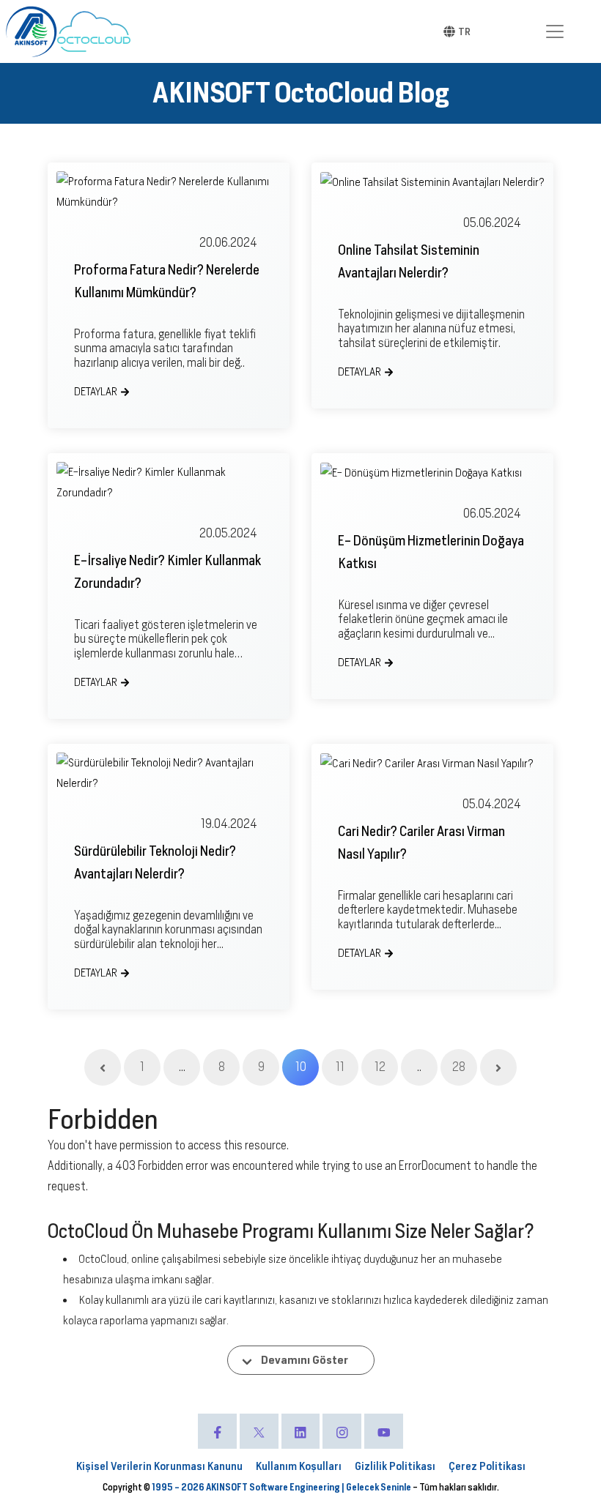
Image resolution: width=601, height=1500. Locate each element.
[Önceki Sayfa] (102, 1067)
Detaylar (95, 391)
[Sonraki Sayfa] (498, 1067)
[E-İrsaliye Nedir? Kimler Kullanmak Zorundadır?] (168, 482)
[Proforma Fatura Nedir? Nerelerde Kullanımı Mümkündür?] (168, 191)
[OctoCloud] (93, 31)
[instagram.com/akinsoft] (341, 1431)
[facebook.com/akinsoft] (217, 1431)
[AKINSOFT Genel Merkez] (31, 31)
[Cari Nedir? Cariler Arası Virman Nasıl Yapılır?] (432, 763)
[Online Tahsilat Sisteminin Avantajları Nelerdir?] (432, 182)
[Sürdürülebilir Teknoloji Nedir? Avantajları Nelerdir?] (168, 773)
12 (380, 1067)
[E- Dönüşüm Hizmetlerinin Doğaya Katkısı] (432, 472)
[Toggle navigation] (555, 31)
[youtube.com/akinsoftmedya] (383, 1431)
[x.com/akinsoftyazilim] (259, 1431)
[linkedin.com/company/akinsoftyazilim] (300, 1431)
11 (340, 1067)
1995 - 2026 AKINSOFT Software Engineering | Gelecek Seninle (282, 1487)
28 (458, 1067)
